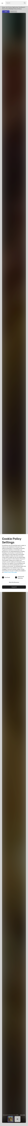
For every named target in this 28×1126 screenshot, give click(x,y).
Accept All (14, 587)
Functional (7, 577)
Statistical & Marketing (21, 577)
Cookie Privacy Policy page (10, 572)
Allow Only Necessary (14, 582)
